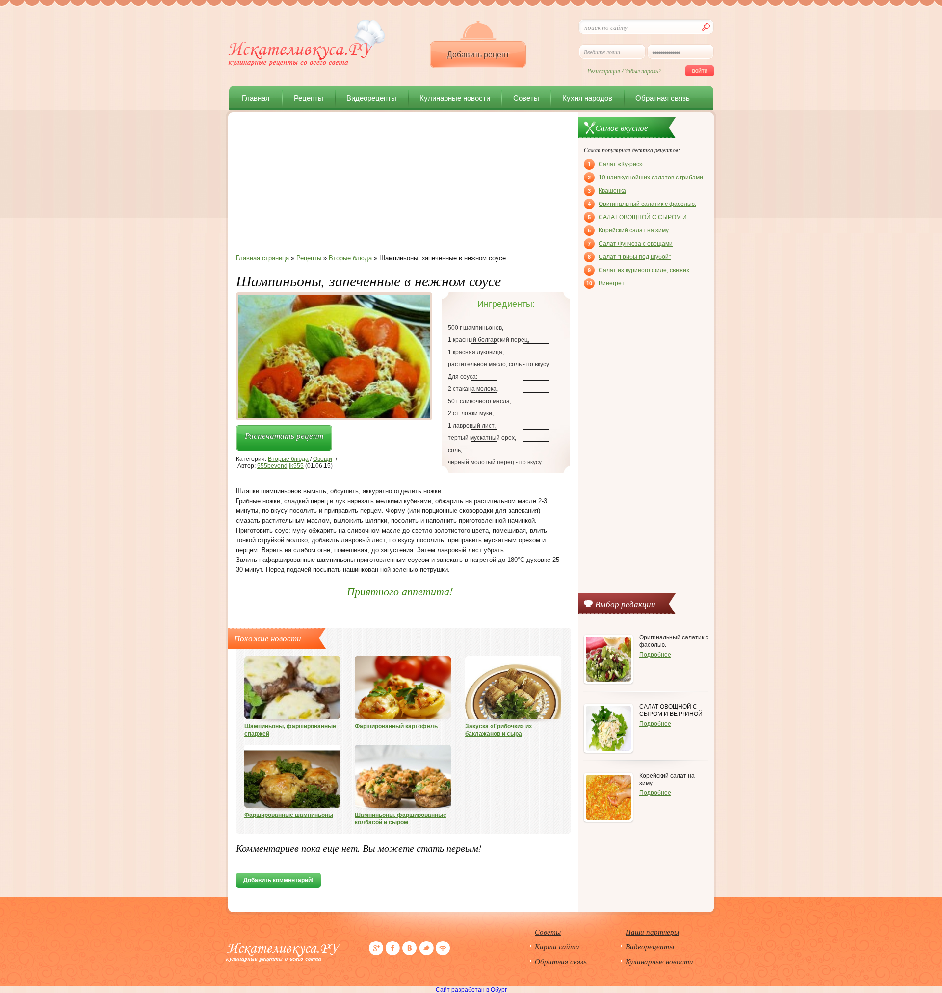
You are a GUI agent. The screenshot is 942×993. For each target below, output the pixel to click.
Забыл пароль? (643, 71)
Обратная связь (662, 98)
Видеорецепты (371, 98)
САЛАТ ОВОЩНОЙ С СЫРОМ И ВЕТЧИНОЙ (637, 218)
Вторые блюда (288, 459)
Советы (526, 98)
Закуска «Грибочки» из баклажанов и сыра (498, 730)
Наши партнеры (652, 932)
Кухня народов (587, 98)
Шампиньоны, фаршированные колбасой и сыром (400, 819)
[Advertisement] (400, 186)
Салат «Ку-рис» (615, 164)
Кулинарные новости (454, 98)
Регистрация (603, 71)
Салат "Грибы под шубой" (629, 257)
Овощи (322, 459)
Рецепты (308, 98)
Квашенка (607, 190)
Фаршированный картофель (396, 726)
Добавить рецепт (478, 55)
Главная (255, 98)
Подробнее (655, 654)
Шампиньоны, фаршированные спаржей (290, 730)
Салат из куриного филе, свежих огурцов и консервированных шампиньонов (638, 271)
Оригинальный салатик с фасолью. (642, 204)
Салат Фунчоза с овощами (630, 243)
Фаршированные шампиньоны (288, 815)
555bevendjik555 (280, 465)
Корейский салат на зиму (628, 230)
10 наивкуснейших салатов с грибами (645, 177)
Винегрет (605, 283)
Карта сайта (557, 946)
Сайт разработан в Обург (471, 989)
